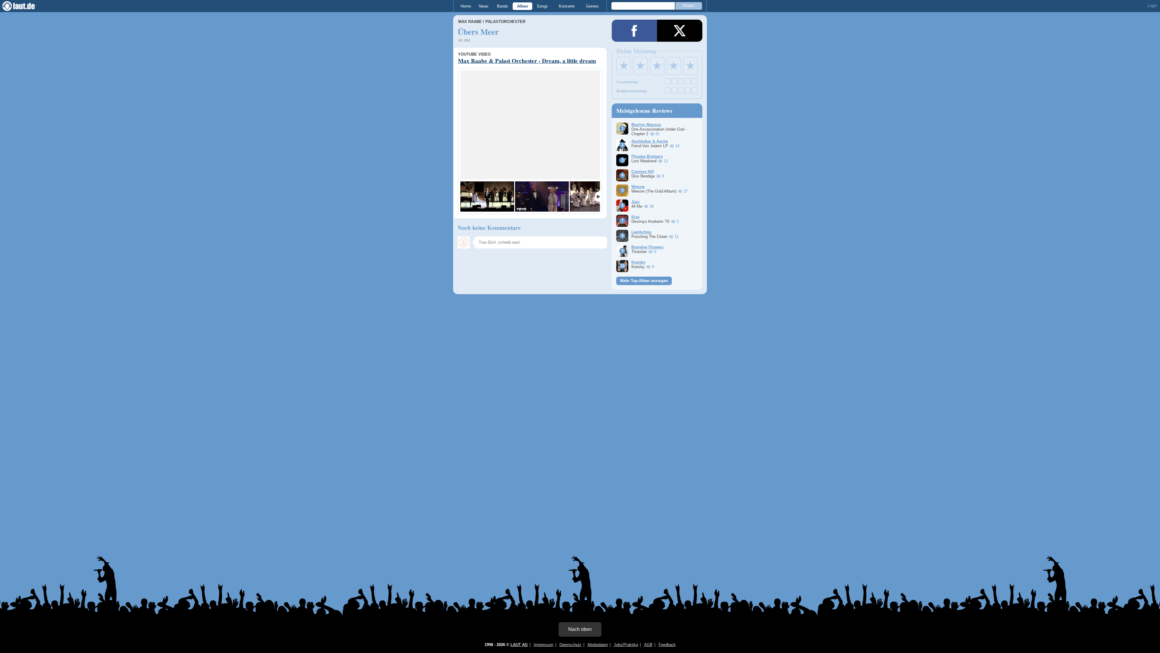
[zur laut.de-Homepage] (24, 6)
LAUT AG (519, 644)
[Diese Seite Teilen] (634, 31)
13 (666, 161)
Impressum (543, 644)
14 (677, 146)
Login (1152, 5)
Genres (592, 6)
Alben (522, 6)
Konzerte (567, 6)
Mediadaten (598, 644)
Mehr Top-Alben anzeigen (644, 280)
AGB (648, 644)
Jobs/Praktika (626, 644)
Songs (542, 6)
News (483, 6)
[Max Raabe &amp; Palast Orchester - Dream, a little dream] (487, 196)
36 (651, 206)
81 (658, 134)
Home (466, 6)
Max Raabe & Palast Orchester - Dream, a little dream (527, 61)
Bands (502, 6)
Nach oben (580, 629)
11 (676, 236)
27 (686, 191)
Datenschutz (570, 644)
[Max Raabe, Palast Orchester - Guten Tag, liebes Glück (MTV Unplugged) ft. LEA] (542, 196)
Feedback (667, 644)
